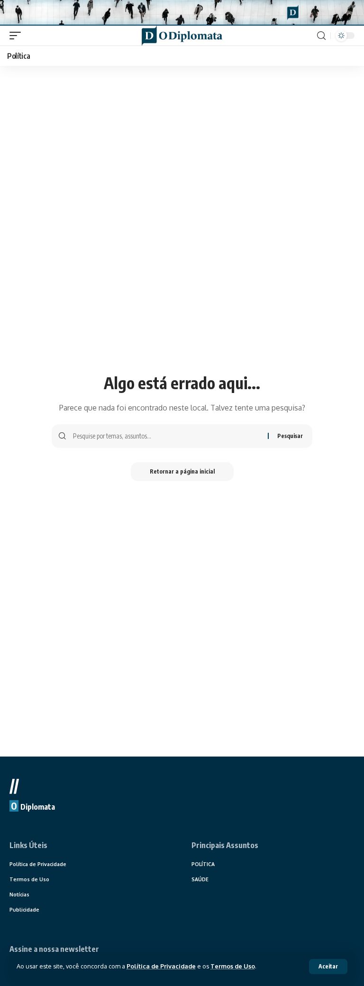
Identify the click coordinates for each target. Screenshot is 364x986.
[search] (321, 35)
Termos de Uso (232, 966)
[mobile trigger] (17, 35)
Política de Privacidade (161, 966)
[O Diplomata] (182, 36)
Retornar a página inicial (182, 471)
